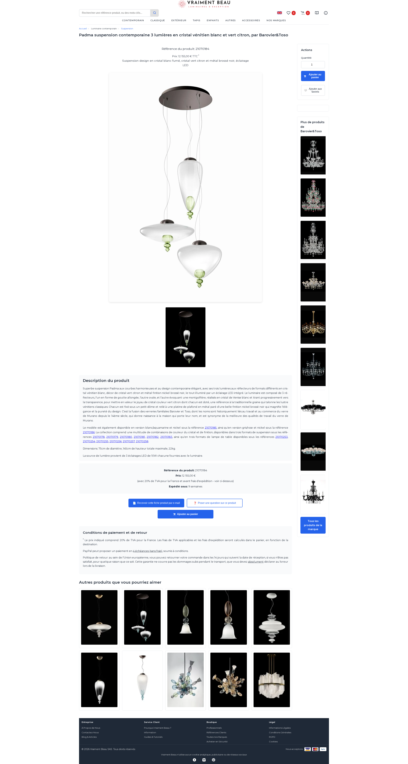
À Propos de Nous (91, 728)
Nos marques (276, 20)
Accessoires (251, 20)
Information (150, 732)
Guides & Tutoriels (153, 737)
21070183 (166, 436)
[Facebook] (194, 759)
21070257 (129, 441)
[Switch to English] (279, 13)
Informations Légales (280, 728)
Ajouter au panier (187, 514)
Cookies (273, 741)
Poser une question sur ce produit (214, 503)
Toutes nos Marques (217, 737)
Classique (157, 20)
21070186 (89, 432)
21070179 (112, 436)
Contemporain (133, 20)
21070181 (139, 436)
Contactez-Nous (90, 732)
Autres (230, 20)
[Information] (326, 13)
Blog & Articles (89, 737)
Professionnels (214, 728)
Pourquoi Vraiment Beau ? (157, 728)
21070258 (142, 441)
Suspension (127, 28)
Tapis (196, 20)
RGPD (272, 737)
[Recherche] (154, 13)
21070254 (89, 441)
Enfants (213, 20)
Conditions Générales (280, 732)
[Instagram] (204, 759)
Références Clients (216, 732)
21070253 (281, 436)
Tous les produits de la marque (313, 525)
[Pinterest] (213, 759)
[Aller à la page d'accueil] (204, 4)
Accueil (83, 28)
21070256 (115, 441)
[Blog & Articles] (317, 13)
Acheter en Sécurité (217, 741)
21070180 (126, 436)
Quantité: (306, 57)
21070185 (211, 427)
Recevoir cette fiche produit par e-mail (156, 503)
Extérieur (178, 20)
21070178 (99, 436)
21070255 (102, 441)
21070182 (153, 436)
